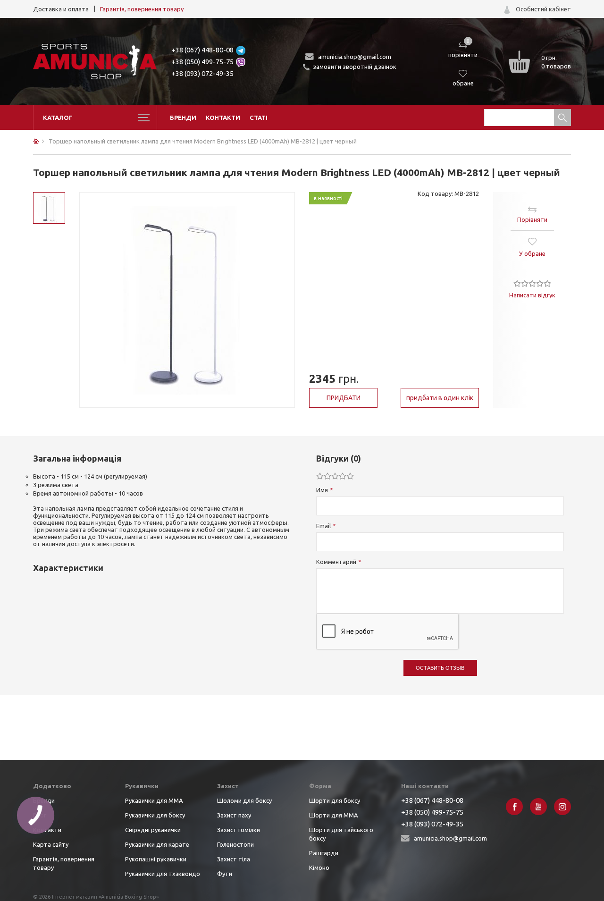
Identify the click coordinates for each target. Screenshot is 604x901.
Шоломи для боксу (244, 800)
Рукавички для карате (157, 844)
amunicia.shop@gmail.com (354, 56)
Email (323, 525)
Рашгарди (323, 853)
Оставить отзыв (440, 668)
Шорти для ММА (333, 815)
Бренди (183, 117)
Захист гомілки (238, 829)
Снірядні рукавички (153, 829)
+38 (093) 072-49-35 (202, 73)
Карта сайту (50, 844)
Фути (224, 873)
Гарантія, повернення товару (142, 9)
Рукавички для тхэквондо (162, 873)
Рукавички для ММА (154, 800)
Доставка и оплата (61, 9)
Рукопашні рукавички (155, 859)
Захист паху (234, 815)
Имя (322, 490)
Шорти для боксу (334, 800)
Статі (259, 117)
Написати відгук (532, 295)
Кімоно (319, 867)
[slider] (532, 283)
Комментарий (336, 561)
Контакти (223, 117)
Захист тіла (233, 859)
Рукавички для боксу (155, 815)
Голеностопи (235, 844)
